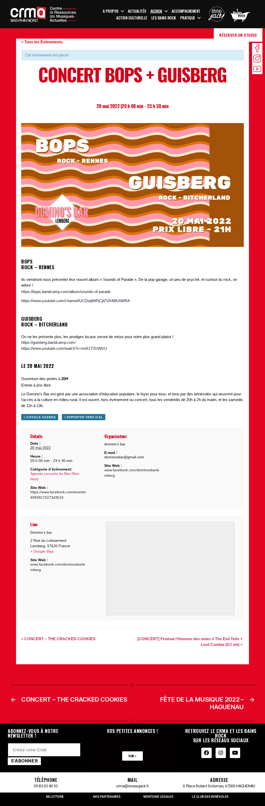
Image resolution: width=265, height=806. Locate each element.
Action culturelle (131, 17)
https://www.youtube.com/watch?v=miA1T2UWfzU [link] (64, 348)
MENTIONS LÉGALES (158, 796)
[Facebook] (206, 753)
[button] (132, 756)
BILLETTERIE (55, 796)
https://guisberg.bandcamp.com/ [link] (48, 342)
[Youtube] (235, 753)
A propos (111, 11)
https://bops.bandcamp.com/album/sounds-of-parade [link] (66, 291)
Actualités (137, 11)
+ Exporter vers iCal (83, 417)
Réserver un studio (238, 35)
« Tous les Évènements (42, 42)
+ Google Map (42, 551)
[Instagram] (221, 753)
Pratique (187, 17)
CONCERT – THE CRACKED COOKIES (58, 639)
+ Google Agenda (40, 417)
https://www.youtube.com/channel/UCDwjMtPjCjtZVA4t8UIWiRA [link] (75, 300)
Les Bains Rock (163, 17)
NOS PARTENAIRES (107, 796)
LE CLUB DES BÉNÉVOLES (210, 796)
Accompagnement (186, 11)
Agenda (156, 11)
